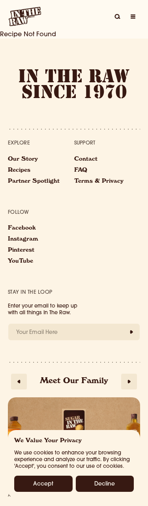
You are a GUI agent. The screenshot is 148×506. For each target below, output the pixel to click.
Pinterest (21, 250)
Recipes (19, 170)
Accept (43, 483)
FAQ (80, 170)
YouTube (20, 261)
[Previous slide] (19, 381)
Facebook (22, 228)
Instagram (23, 239)
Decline (104, 483)
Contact (85, 159)
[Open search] (117, 16)
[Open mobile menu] (133, 16)
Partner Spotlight (34, 181)
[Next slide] (129, 381)
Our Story (23, 159)
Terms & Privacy (99, 181)
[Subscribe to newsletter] (131, 332)
